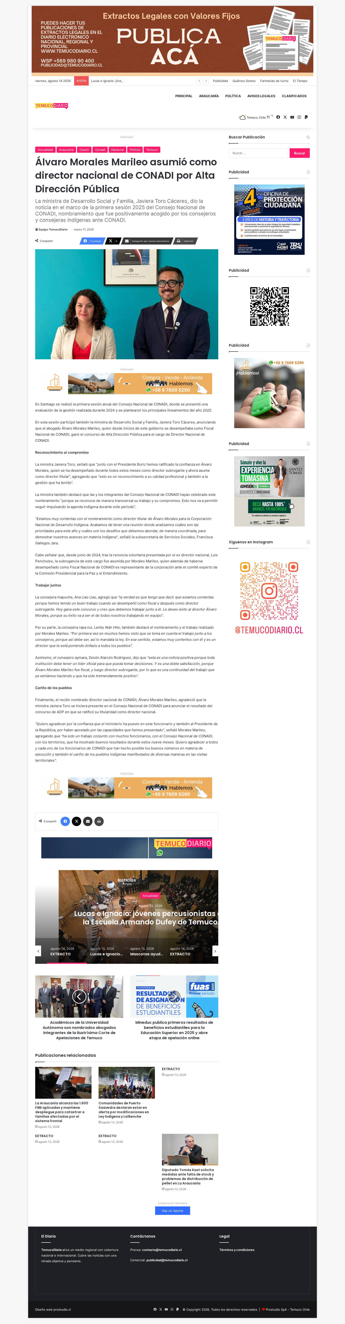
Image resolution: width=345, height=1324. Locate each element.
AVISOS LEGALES (261, 96)
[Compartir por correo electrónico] (87, 821)
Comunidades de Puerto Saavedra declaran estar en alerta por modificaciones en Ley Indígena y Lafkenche (124, 1110)
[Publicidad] (172, 41)
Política (135, 150)
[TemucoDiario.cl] (51, 107)
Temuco (152, 150)
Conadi (100, 150)
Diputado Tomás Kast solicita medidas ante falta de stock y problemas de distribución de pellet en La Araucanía (188, 1177)
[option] (150, 917)
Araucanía (66, 150)
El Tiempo (300, 81)
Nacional (117, 150)
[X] (76, 821)
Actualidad (45, 150)
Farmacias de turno (274, 81)
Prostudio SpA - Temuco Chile (288, 1309)
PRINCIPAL (183, 96)
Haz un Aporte (172, 1211)
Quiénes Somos (244, 81)
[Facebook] (65, 821)
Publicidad (220, 81)
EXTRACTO (171, 1069)
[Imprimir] (99, 821)
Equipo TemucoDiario (53, 229)
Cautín (84, 150)
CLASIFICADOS (294, 96)
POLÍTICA (233, 96)
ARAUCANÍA (209, 96)
